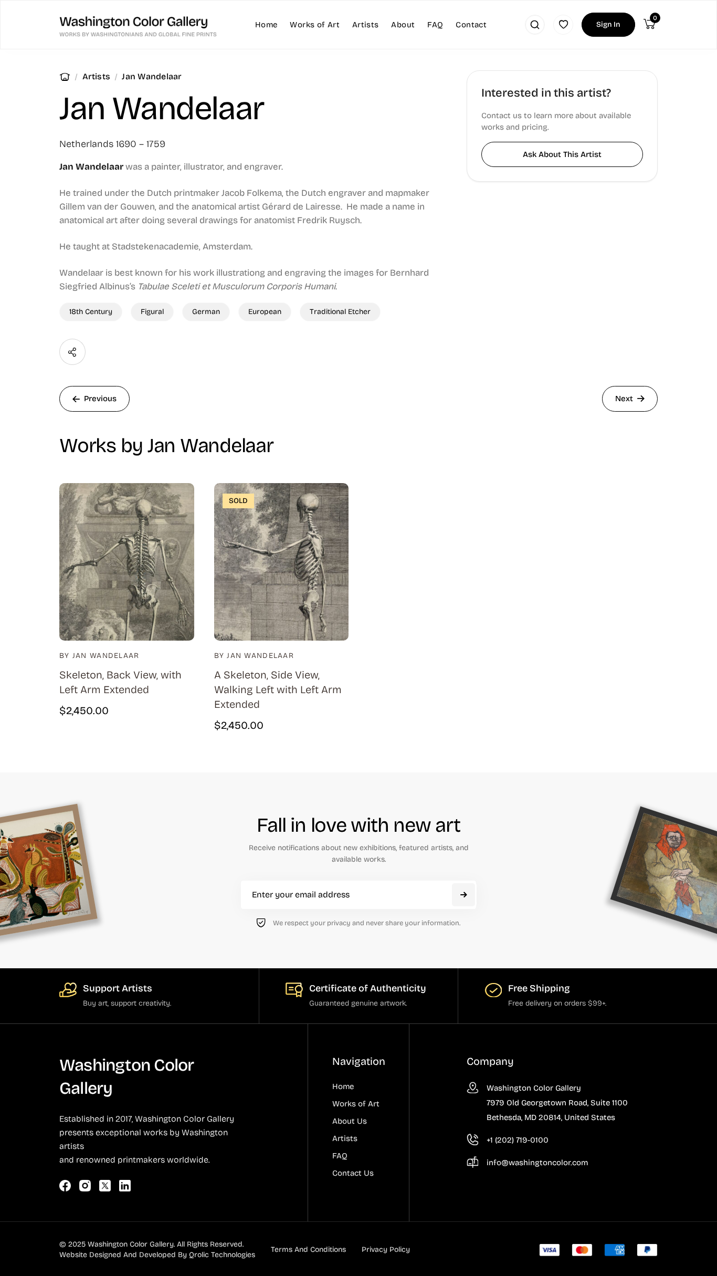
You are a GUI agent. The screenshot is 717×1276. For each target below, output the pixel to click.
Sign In (608, 24)
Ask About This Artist (562, 154)
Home (64, 76)
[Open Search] (535, 24)
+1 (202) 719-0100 (518, 1140)
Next (624, 398)
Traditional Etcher (340, 311)
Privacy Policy (386, 1249)
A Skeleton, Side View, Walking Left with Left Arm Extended (278, 689)
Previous (100, 398)
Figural (152, 311)
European (264, 311)
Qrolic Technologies (222, 1254)
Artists (96, 76)
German (206, 311)
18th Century (90, 311)
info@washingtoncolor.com (537, 1162)
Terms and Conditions (308, 1249)
